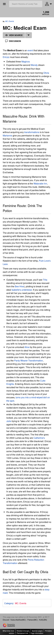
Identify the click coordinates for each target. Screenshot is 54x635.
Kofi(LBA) (43, 619)
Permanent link (22, 633)
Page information (36, 633)
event (30, 50)
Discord (6, 619)
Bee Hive (19, 286)
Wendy (34, 65)
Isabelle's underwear (22, 289)
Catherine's (39, 437)
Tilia (45, 279)
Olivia (46, 72)
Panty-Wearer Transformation (28, 360)
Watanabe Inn (40, 183)
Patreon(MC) (32, 619)
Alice (27, 347)
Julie (8, 421)
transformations (31, 132)
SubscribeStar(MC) (18, 619)
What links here (8, 631)
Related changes (23, 631)
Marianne (7, 135)
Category (8, 603)
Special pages (37, 631)
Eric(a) (6, 57)
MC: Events (9, 21)
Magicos (25, 61)
